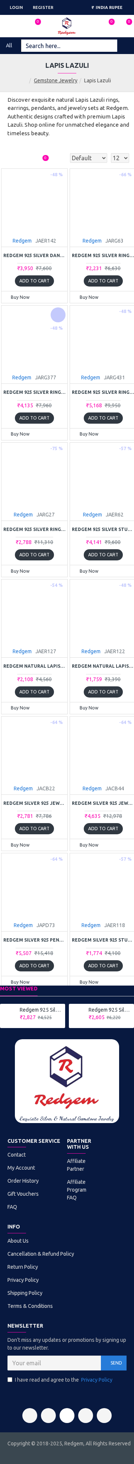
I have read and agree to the (63, 1380)
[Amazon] (67, 1415)
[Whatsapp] (104, 1415)
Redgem (22, 241)
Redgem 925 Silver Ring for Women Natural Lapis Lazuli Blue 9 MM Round (34, 529)
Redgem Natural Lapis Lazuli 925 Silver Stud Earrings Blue (34, 666)
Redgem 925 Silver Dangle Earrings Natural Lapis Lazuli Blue (34, 255)
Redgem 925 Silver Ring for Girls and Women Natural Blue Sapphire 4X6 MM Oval (41, 1010)
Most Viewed (19, 989)
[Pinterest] (85, 1415)
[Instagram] (48, 1415)
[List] (26, 158)
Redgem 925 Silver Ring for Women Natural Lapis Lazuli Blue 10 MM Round (34, 392)
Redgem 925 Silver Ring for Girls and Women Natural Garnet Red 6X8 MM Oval (110, 1010)
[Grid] (13, 158)
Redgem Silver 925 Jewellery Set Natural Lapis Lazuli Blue (34, 803)
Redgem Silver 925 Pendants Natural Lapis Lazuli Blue (34, 939)
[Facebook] (29, 1415)
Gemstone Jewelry (55, 80)
